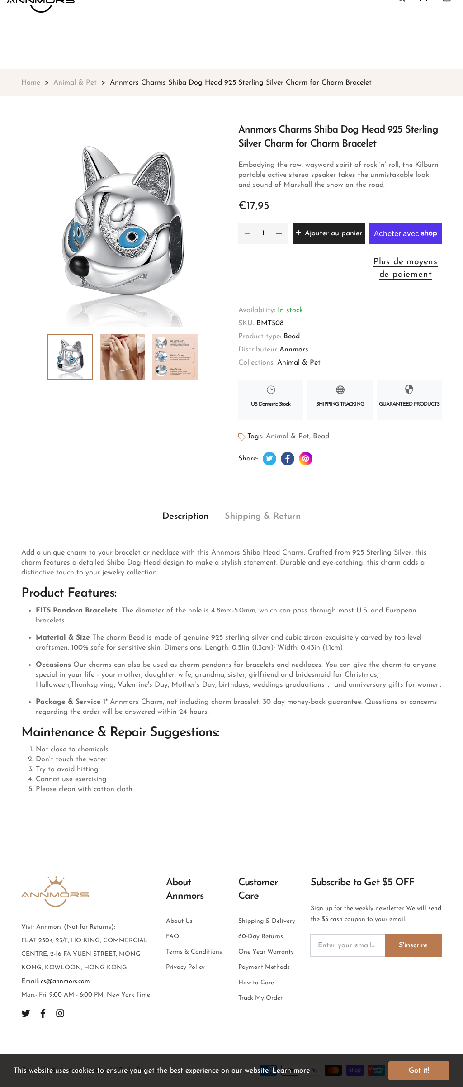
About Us (179, 921)
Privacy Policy (185, 967)
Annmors (293, 349)
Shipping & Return (263, 516)
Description (185, 516)
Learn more (291, 1070)
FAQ (172, 936)
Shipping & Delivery (266, 921)
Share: (248, 458)
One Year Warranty (266, 952)
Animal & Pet (299, 362)
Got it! (419, 1070)
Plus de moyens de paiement (405, 269)
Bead (291, 336)
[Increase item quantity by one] (279, 233)
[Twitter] (25, 1013)
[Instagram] (60, 1013)
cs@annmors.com (65, 981)
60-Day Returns (260, 936)
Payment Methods (264, 967)
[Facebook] (42, 1013)
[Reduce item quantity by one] (247, 233)
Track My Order (260, 998)
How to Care (256, 982)
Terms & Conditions (194, 952)
